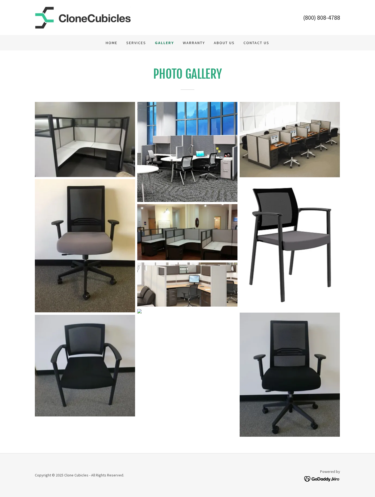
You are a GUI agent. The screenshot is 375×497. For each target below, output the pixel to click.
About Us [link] (224, 42)
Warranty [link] (194, 42)
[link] (83, 17)
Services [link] (136, 42)
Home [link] (111, 42)
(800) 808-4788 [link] (321, 17)
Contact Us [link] (256, 42)
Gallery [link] (164, 42)
